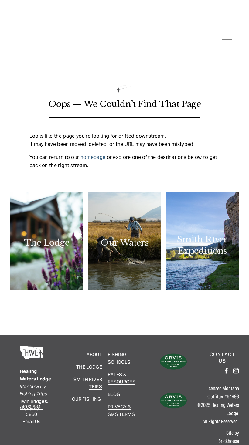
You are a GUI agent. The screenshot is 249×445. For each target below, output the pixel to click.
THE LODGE (89, 367)
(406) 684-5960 (31, 410)
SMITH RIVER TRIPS (87, 383)
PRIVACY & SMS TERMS (121, 410)
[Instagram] (236, 371)
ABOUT (94, 354)
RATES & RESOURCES (121, 378)
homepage (93, 157)
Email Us (31, 421)
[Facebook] (226, 371)
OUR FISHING (86, 399)
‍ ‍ (101, 399)
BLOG (114, 394)
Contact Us (222, 357)
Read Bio (46, 259)
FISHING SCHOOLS (119, 358)
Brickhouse (228, 441)
